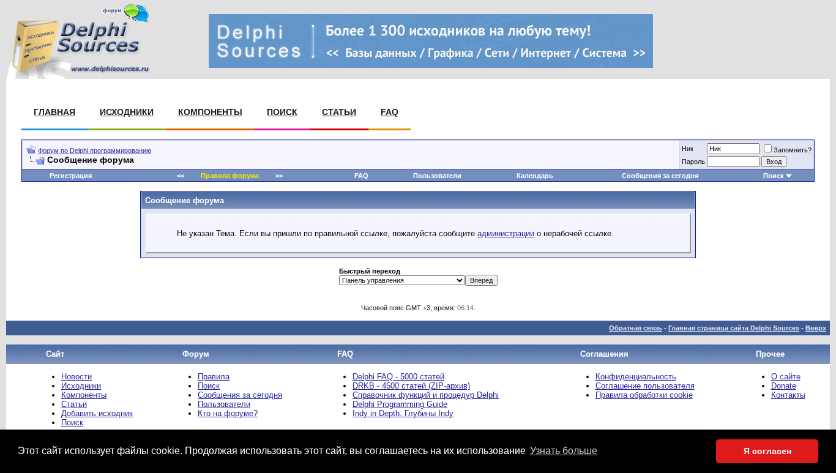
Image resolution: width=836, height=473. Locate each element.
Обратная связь (635, 328)
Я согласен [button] (767, 451)
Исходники (127, 112)
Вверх (815, 328)
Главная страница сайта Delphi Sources (733, 328)
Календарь (535, 175)
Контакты (788, 395)
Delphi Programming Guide (400, 404)
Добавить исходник (97, 413)
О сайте (786, 376)
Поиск (282, 112)
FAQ (389, 112)
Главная (54, 112)
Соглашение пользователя (645, 385)
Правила (214, 376)
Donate (783, 385)
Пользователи (437, 175)
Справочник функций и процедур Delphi (426, 395)
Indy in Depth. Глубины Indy (403, 413)
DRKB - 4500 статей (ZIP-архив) (411, 385)
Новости (76, 376)
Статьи (339, 112)
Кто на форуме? (228, 413)
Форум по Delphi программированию (94, 150)
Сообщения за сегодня (660, 175)
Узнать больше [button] (563, 450)
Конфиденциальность (635, 376)
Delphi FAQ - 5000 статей (398, 376)
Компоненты (210, 112)
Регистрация (71, 175)
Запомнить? (793, 150)
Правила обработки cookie (644, 395)
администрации (505, 233)
